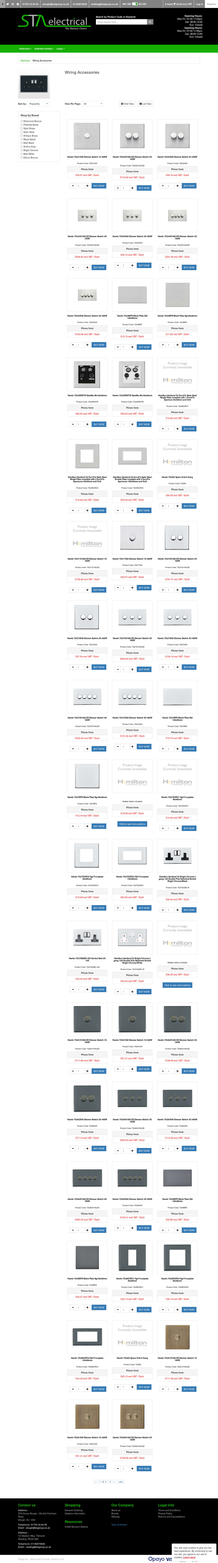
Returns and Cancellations (171, 1516)
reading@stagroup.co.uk (104, 4)
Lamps (60, 49)
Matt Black (28, 143)
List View (146, 103)
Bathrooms (25, 49)
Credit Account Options (76, 1526)
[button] (38, 103)
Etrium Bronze (30, 157)
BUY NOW (99, 185)
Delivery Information (75, 1513)
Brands (115, 1513)
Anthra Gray (29, 146)
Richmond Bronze (32, 121)
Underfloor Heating (44, 49)
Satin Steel (28, 132)
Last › (121, 1481)
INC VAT (127, 4)
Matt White (28, 154)
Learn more (189, 1557)
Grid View (128, 103)
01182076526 (80, 4)
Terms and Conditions (169, 1510)
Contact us (27, 1505)
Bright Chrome (30, 150)
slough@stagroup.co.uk (55, 4)
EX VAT (143, 4)
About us (115, 1510)
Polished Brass (30, 124)
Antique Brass (30, 135)
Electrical (25, 60)
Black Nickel (29, 139)
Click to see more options (132, 824)
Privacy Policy (165, 1513)
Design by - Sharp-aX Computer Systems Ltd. (41, 1559)
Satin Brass (29, 128)
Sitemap (115, 1516)
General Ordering (74, 1510)
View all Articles (119, 1524)
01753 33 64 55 (30, 4)
